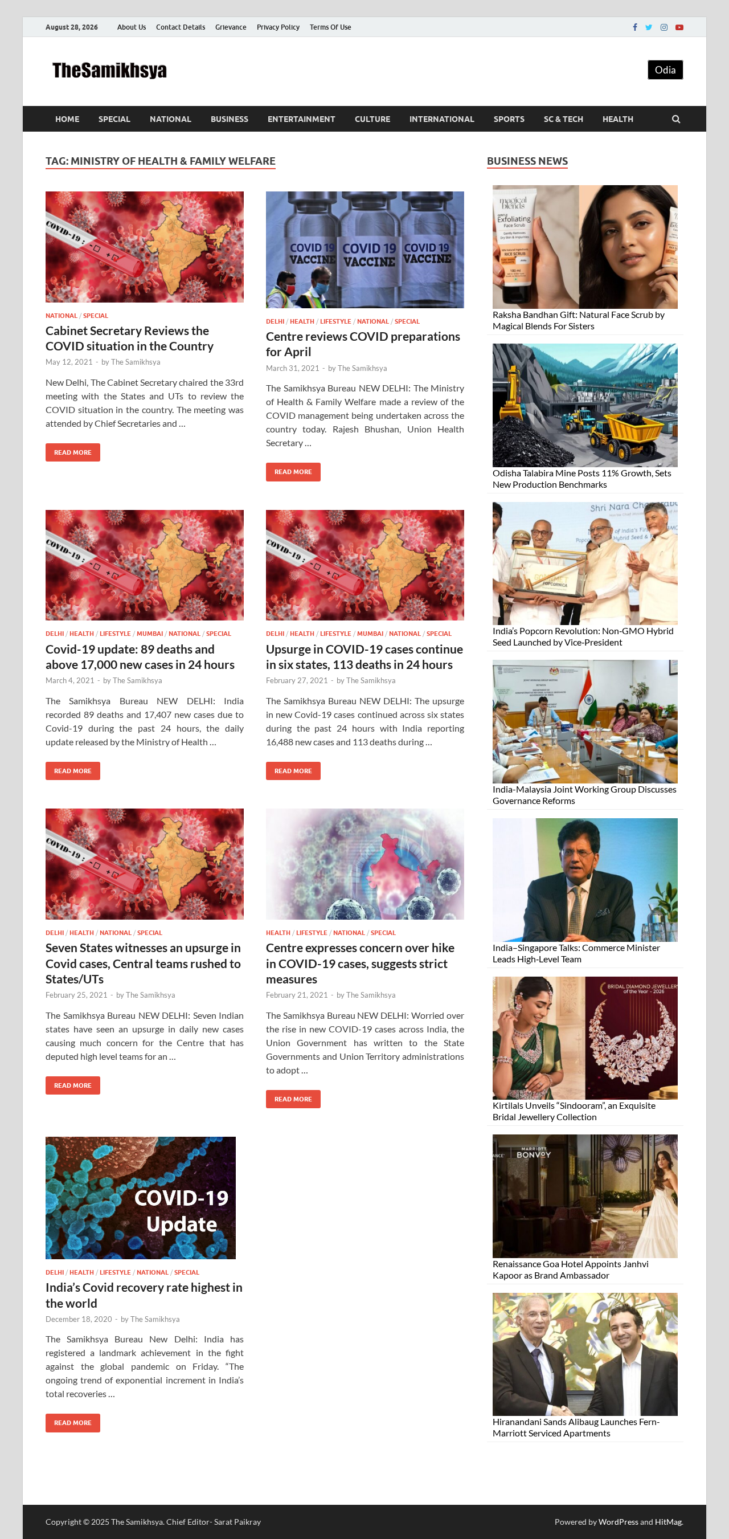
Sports (509, 119)
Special (114, 119)
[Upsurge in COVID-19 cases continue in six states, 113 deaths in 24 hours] (365, 570)
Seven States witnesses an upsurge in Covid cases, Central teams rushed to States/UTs (143, 963)
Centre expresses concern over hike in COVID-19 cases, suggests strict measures (360, 963)
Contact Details (180, 27)
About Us (131, 27)
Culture (372, 119)
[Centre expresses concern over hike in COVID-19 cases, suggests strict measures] (365, 869)
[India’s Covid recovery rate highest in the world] (145, 1202)
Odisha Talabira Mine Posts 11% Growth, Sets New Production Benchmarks (582, 478)
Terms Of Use (330, 27)
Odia (665, 70)
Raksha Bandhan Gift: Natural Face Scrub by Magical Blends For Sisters (579, 320)
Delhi (275, 321)
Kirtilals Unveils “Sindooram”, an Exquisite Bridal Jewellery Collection (574, 1111)
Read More (69, 449)
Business (229, 119)
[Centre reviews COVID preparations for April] (365, 254)
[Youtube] (679, 27)
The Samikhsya (136, 361)
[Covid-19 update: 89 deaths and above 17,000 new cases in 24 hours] (145, 570)
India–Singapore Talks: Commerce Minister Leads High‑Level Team (576, 953)
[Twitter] (649, 27)
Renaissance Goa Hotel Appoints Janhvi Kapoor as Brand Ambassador (571, 1269)
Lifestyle (335, 321)
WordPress (618, 1521)
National (170, 119)
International (441, 119)
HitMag (668, 1521)
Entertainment (301, 119)
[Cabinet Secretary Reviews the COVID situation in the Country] (145, 251)
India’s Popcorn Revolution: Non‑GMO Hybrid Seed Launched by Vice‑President (583, 636)
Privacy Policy (278, 27)
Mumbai (150, 634)
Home (67, 119)
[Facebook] (635, 27)
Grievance (231, 27)
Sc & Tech (563, 119)
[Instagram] (664, 27)
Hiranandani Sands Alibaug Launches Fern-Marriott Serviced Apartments (576, 1427)
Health (618, 119)
